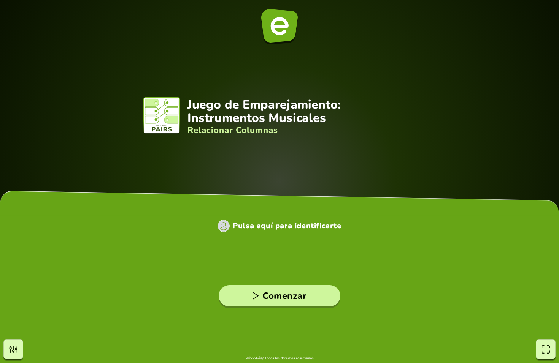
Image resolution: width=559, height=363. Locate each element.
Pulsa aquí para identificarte (287, 226)
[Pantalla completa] (546, 349)
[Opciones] (13, 349)
